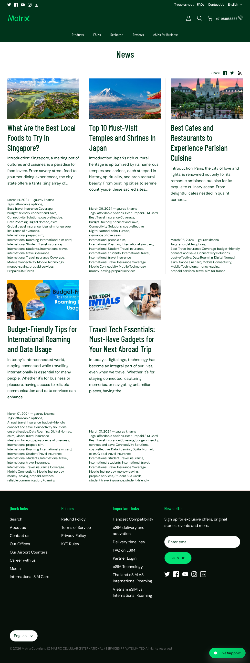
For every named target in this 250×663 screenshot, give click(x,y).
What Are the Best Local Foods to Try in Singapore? (41, 137)
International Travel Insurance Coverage (35, 257)
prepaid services (42, 266)
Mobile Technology (50, 262)
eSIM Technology (128, 566)
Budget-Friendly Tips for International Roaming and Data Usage (42, 339)
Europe (124, 231)
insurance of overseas (23, 231)
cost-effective (51, 217)
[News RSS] (240, 73)
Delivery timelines (129, 541)
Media (15, 568)
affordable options (28, 204)
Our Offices (20, 543)
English (233, 4)
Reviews (138, 34)
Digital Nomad (39, 222)
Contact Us (216, 4)
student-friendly (137, 480)
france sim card (190, 262)
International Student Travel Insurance (34, 244)
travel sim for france (210, 271)
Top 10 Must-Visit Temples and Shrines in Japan (122, 137)
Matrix (26, 648)
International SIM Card (30, 576)
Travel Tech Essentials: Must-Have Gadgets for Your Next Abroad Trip (122, 339)
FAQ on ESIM (124, 550)
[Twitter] (9, 5)
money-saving (17, 266)
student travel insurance (106, 480)
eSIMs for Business (165, 34)
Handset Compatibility (133, 519)
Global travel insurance (24, 226)
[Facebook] (16, 5)
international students (23, 249)
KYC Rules (70, 543)
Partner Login (124, 558)
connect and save (43, 213)
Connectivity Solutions (23, 217)
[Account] (188, 18)
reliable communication (24, 480)
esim (54, 222)
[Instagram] (29, 5)
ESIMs (97, 34)
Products (78, 34)
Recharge (116, 34)
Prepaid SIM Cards (20, 271)
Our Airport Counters (28, 552)
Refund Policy (73, 519)
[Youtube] (23, 5)
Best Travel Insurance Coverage (29, 209)
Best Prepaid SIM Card (141, 213)
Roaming (48, 480)
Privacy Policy (73, 535)
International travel (53, 249)
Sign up (178, 558)
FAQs (201, 4)
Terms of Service (76, 527)
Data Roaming (17, 222)
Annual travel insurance (24, 422)
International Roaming (23, 240)
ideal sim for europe (56, 226)
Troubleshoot (184, 4)
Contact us (19, 535)
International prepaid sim (25, 235)
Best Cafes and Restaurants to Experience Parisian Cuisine (199, 142)
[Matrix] (19, 18)
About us (18, 527)
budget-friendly (18, 213)
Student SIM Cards (128, 476)
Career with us (23, 560)
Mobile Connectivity (21, 262)
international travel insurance (28, 253)
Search (16, 519)
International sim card (56, 240)
